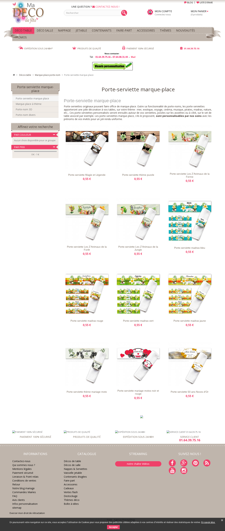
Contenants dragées (75, 476)
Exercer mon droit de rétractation (27, 513)
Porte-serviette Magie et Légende (86, 174)
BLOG (190, 2)
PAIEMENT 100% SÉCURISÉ (140, 48)
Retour (16, 484)
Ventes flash (71, 492)
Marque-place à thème (28, 104)
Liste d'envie (71, 166)
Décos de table (72, 461)
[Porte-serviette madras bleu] (189, 220)
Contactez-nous (21, 461)
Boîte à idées (71, 503)
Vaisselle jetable (73, 472)
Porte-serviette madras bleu (189, 247)
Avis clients (18, 500)
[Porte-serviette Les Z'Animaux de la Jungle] (138, 220)
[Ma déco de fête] (35, 12)
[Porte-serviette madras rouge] (87, 293)
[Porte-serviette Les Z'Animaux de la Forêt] (87, 220)
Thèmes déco (71, 500)
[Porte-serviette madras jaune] (189, 293)
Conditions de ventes (24, 480)
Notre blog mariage (23, 488)
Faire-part (69, 480)
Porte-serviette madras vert (138, 320)
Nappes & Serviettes (75, 469)
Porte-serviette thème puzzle (138, 174)
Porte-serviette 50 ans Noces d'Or (189, 391)
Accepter (113, 527)
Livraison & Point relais (25, 476)
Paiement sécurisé (22, 472)
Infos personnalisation (25, 503)
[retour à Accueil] (13, 75)
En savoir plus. (208, 522)
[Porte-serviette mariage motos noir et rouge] (138, 364)
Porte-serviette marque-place (32, 98)
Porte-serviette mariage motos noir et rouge (138, 392)
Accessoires (70, 484)
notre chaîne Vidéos (138, 463)
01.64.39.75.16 (191, 48)
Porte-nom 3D (24, 109)
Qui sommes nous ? (23, 465)
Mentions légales (22, 469)
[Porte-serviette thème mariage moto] (87, 364)
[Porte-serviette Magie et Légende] (87, 147)
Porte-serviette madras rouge (86, 320)
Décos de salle (72, 465)
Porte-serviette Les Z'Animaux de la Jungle (138, 248)
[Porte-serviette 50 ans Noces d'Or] (189, 364)
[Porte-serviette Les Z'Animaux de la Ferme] (189, 147)
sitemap (16, 507)
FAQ (14, 496)
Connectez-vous (163, 14)
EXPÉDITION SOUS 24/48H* (38, 48)
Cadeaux (69, 488)
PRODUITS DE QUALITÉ (89, 48)
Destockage (71, 496)
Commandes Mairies (24, 492)
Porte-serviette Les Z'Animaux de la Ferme (190, 175)
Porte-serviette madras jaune (189, 320)
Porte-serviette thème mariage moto (87, 391)
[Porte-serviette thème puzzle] (138, 147)
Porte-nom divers (26, 114)
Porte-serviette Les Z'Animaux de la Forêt (87, 248)
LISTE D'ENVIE (206, 2)
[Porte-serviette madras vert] (138, 293)
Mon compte (163, 11)
